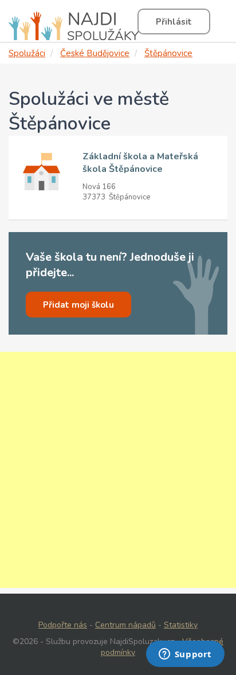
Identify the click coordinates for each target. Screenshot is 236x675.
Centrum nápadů (125, 624)
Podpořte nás (62, 624)
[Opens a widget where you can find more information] (185, 655)
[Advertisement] (118, 470)
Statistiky (181, 624)
